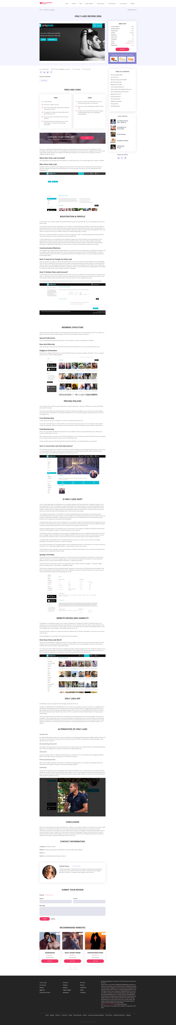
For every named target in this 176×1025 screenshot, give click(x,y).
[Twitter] (47, 72)
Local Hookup (123, 3)
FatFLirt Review (121, 134)
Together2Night (67, 990)
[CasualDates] (113, 121)
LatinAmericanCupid (45, 992)
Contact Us (64, 1015)
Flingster (42, 987)
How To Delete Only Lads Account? (120, 91)
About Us (58, 1015)
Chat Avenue (43, 985)
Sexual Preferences (116, 96)
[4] (50, 895)
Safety (70, 1015)
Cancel (53, 919)
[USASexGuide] (113, 146)
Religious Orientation (116, 101)
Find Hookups (111, 3)
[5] (52, 895)
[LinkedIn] (44, 72)
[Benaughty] (114, 59)
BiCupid (82, 985)
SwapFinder (83, 987)
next (75, 969)
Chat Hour (65, 982)
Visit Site (122, 49)
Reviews (74, 3)
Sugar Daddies (89, 3)
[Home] (47, 3)
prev (70, 969)
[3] (49, 895)
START (87, 138)
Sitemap (128, 1015)
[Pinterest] (51, 72)
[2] (47, 895)
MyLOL (82, 990)
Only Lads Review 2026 (116, 75)
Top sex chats (43, 982)
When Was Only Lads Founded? (119, 79)
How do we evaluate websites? (96, 1015)
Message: (42, 905)
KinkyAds (65, 987)
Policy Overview (77, 1015)
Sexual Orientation (45, 76)
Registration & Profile (116, 84)
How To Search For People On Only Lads (121, 89)
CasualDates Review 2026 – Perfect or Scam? (122, 122)
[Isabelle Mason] (49, 872)
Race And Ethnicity (115, 99)
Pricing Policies (114, 103)
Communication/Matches (117, 87)
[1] (45, 895)
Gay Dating (43, 80)
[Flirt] (131, 59)
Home (66, 3)
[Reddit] (118, 158)
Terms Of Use (108, 1015)
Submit (45, 919)
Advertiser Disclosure (119, 1015)
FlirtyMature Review (122, 140)
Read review (49, 957)
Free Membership (115, 106)
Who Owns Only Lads (116, 82)
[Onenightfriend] (122, 59)
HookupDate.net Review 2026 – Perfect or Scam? (121, 128)
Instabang (82, 992)
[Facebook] (41, 72)
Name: (42, 898)
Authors (85, 1015)
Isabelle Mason (64, 866)
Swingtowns (66, 992)
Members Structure (116, 94)
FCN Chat (82, 982)
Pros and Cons (114, 77)
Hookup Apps (100, 3)
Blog (80, 3)
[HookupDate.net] (113, 128)
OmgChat (65, 985)
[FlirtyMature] (113, 140)
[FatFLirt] (113, 134)
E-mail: (75, 898)
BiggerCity (42, 990)
